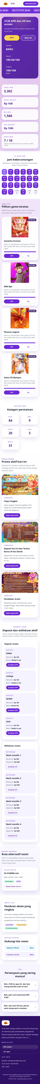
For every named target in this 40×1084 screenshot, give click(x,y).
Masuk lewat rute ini (13, 886)
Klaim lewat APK (12, 515)
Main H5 (28, 38)
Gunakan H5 (12, 767)
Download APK (30, 4)
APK (12, 37)
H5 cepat (7, 1052)
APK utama (7, 1047)
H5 (28, 256)
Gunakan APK (13, 665)
